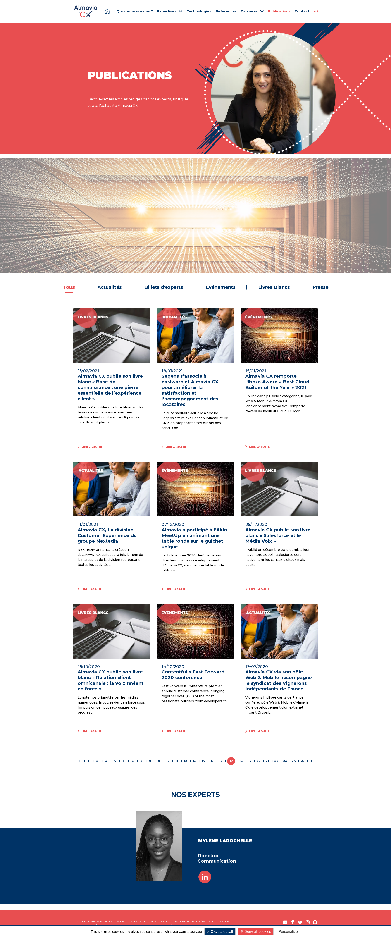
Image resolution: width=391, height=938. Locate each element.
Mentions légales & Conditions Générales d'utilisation (189, 921)
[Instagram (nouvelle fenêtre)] (307, 922)
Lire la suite (220, 259)
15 (212, 761)
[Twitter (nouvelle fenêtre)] (300, 922)
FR (316, 11)
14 (203, 761)
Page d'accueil (107, 11)
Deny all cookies (257, 931)
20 (258, 761)
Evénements (240, 170)
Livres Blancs (274, 287)
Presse (320, 287)
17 (231, 761)
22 (276, 761)
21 (267, 761)
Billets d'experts (163, 287)
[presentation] (14, 215)
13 (194, 761)
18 (241, 761)
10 (168, 761)
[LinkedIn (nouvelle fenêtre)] (285, 922)
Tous (69, 287)
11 (176, 761)
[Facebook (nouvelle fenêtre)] (293, 922)
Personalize (288, 931)
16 (221, 761)
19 (249, 761)
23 (285, 761)
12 (185, 761)
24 (294, 761)
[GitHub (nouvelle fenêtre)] (315, 922)
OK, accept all (221, 931)
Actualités (110, 287)
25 (303, 761)
